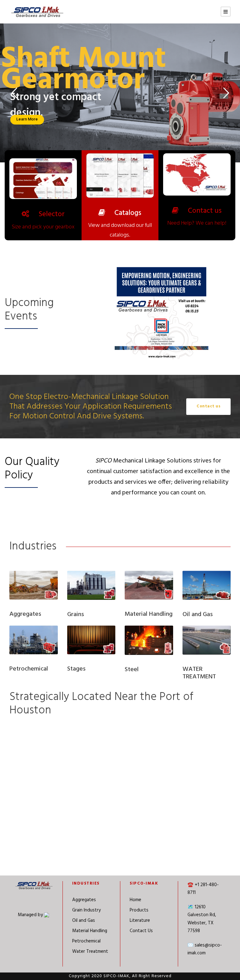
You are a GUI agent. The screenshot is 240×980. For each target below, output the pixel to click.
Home (135, 900)
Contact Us (141, 931)
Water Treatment (90, 951)
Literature (140, 920)
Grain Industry (86, 910)
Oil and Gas (83, 920)
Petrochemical (28, 669)
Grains (75, 615)
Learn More (27, 119)
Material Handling (89, 931)
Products (139, 910)
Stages (76, 669)
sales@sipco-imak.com (205, 949)
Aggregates (84, 900)
